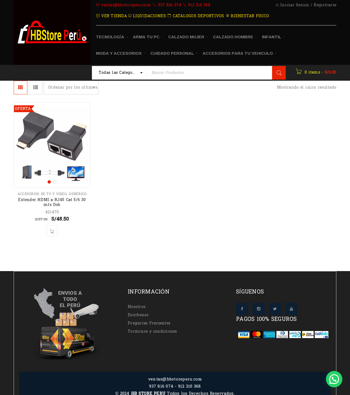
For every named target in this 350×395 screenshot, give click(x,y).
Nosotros (136, 306)
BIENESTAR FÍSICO (249, 16)
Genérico (77, 194)
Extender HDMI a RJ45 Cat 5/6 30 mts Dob (52, 202)
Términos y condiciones (152, 331)
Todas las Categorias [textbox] (119, 72)
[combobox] (119, 73)
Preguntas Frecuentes (149, 323)
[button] (334, 379)
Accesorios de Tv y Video (42, 194)
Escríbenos (138, 315)
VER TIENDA (113, 16)
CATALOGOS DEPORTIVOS (197, 16)
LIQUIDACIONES (148, 16)
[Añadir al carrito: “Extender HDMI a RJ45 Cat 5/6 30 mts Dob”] (51, 230)
